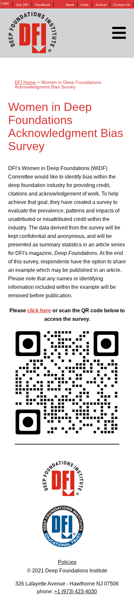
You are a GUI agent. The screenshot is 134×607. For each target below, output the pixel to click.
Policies (67, 562)
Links (84, 5)
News (70, 5)
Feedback (42, 5)
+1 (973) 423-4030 (75, 591)
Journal (100, 5)
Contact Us (121, 5)
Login (5, 3)
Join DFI (22, 5)
